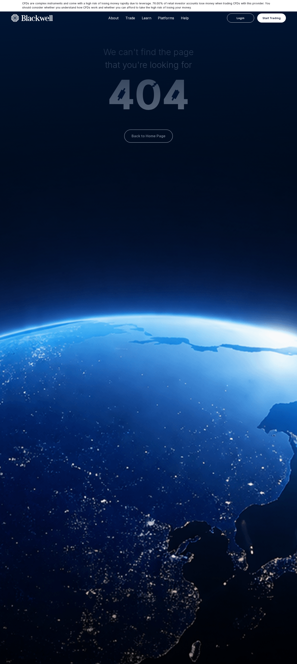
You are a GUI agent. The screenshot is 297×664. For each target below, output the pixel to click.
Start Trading (271, 18)
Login (240, 18)
